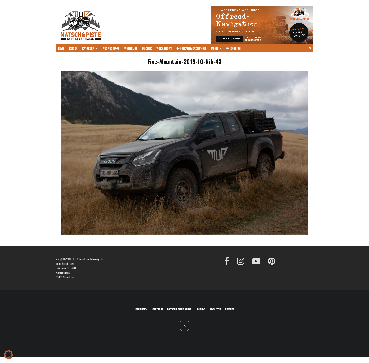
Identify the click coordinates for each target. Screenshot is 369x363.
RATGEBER (88, 48)
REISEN (73, 48)
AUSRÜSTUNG (111, 48)
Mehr (214, 48)
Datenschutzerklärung (179, 309)
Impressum (157, 309)
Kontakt (229, 309)
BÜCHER (147, 48)
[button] (8, 354)
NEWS (61, 48)
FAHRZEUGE (130, 48)
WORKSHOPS (164, 48)
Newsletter (215, 309)
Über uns (200, 309)
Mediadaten (141, 309)
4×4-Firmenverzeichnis (191, 48)
